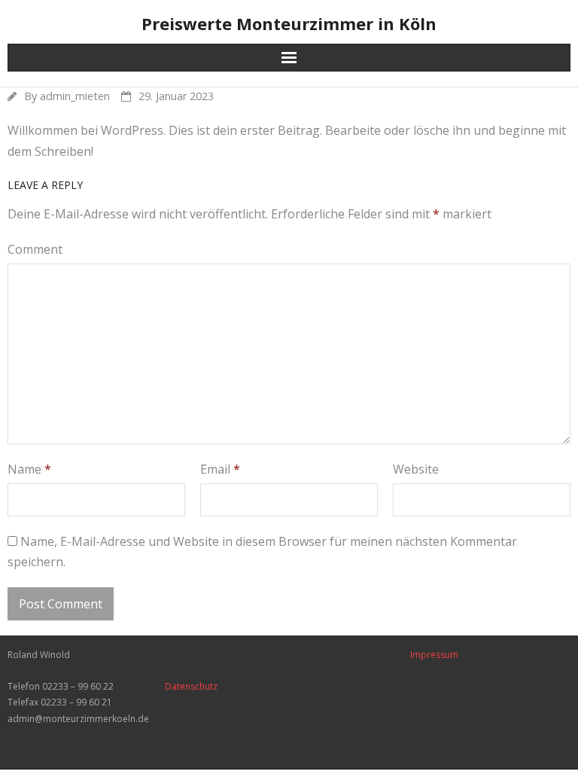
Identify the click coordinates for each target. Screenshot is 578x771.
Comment (35, 249)
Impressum (434, 654)
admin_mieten (75, 96)
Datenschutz (191, 686)
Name (29, 469)
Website (416, 469)
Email (220, 469)
